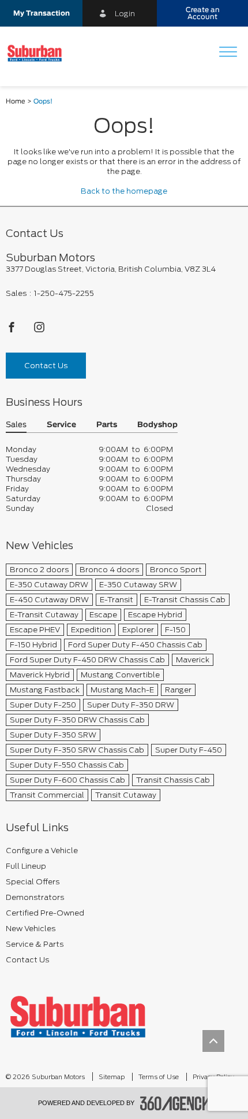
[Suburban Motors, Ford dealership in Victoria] (39, 53)
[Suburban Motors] (78, 1016)
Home (15, 101)
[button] (41, 13)
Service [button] (61, 425)
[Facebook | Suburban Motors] (12, 330)
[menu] (227, 53)
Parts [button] (106, 425)
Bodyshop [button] (157, 425)
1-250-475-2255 (64, 293)
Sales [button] (16, 425)
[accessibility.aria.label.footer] (175, 1103)
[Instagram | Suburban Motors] (39, 330)
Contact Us (45, 365)
